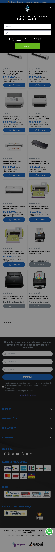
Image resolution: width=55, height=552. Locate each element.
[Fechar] (50, 7)
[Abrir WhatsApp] (49, 531)
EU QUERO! (28, 46)
